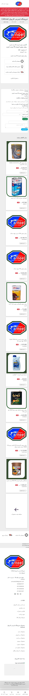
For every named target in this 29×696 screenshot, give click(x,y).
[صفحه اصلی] (19, 3)
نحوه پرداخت (22, 614)
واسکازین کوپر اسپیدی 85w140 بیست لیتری (16, 480)
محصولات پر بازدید (20, 638)
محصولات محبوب (21, 644)
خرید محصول (22, 172)
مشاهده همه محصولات (16, 514)
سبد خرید (12, 694)
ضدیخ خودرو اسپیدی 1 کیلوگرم (20, 374)
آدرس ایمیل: (25, 114)
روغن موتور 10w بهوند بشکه (20, 268)
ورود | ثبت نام (4, 694)
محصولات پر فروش (20, 635)
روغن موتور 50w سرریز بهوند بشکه (18, 233)
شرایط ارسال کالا (21, 617)
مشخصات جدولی (20, 90)
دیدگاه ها (13, 90)
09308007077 (20, 584)
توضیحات (26, 90)
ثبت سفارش (22, 608)
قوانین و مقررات (21, 611)
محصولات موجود (21, 641)
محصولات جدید (21, 631)
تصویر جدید (25, 119)
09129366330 (20, 586)
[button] (14, 544)
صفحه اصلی (25, 694)
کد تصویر (26, 116)
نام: (27, 111)
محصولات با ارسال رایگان (19, 650)
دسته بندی (18, 694)
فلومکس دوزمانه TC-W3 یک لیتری (19, 198)
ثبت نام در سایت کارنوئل (19, 605)
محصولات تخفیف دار (20, 647)
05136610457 (20, 591)
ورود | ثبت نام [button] (5, 3)
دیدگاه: (26, 127)
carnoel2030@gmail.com (17, 581)
